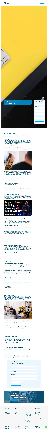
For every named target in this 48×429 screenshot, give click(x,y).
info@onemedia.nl (7, 413)
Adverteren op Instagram (38, 412)
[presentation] (16, 382)
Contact (42, 3)
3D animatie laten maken (28, 413)
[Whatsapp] (46, 427)
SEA (35, 415)
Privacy (16, 412)
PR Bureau (16, 415)
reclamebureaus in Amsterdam (15, 228)
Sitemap (16, 414)
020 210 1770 (7, 412)
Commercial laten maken (28, 416)
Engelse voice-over (27, 426)
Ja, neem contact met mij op (39, 121)
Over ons (33, 3)
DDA (5, 195)
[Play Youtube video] (18, 208)
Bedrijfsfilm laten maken (28, 415)
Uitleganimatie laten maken (28, 414)
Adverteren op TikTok (37, 413)
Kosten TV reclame (17, 426)
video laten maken (12, 249)
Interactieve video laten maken (28, 419)
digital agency (6, 134)
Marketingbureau (17, 427)
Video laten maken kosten (28, 420)
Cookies (16, 413)
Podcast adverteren (37, 414)
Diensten (30, 3)
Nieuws (37, 3)
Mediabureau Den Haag (38, 427)
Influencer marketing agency (38, 418)
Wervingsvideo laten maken (28, 421)
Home (26, 3)
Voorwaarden (16, 418)
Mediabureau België (37, 426)
